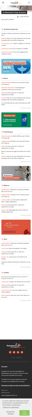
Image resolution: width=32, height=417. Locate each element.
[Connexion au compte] (29, 3)
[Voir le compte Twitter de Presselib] (14, 352)
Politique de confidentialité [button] (11, 407)
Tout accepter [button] (24, 413)
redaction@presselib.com (9, 395)
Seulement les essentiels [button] (11, 413)
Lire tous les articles (25, 108)
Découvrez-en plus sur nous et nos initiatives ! (15, 385)
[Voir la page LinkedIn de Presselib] (18, 352)
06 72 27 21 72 (5, 392)
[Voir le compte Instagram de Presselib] (22, 352)
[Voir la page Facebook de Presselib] (10, 352)
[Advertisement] (16, 321)
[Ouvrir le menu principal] (3, 3)
